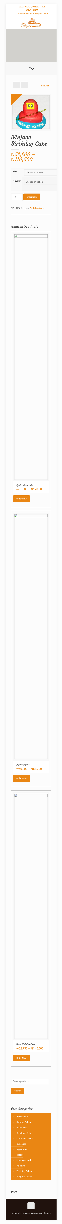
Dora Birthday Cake (25, 1044)
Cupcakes (21, 1144)
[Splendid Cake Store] (31, 23)
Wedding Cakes (24, 1171)
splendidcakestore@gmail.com (33, 13)
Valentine (21, 1166)
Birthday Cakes (37, 208)
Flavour (17, 181)
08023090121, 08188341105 (32, 6)
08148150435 (31, 10)
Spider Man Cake (24, 485)
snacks (20, 1155)
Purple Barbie (23, 764)
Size (15, 171)
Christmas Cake (24, 1133)
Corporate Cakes (25, 1138)
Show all (45, 85)
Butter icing (22, 1127)
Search (17, 1090)
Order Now (32, 197)
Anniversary (22, 1116)
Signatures (22, 1149)
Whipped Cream (24, 1176)
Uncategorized (24, 1160)
